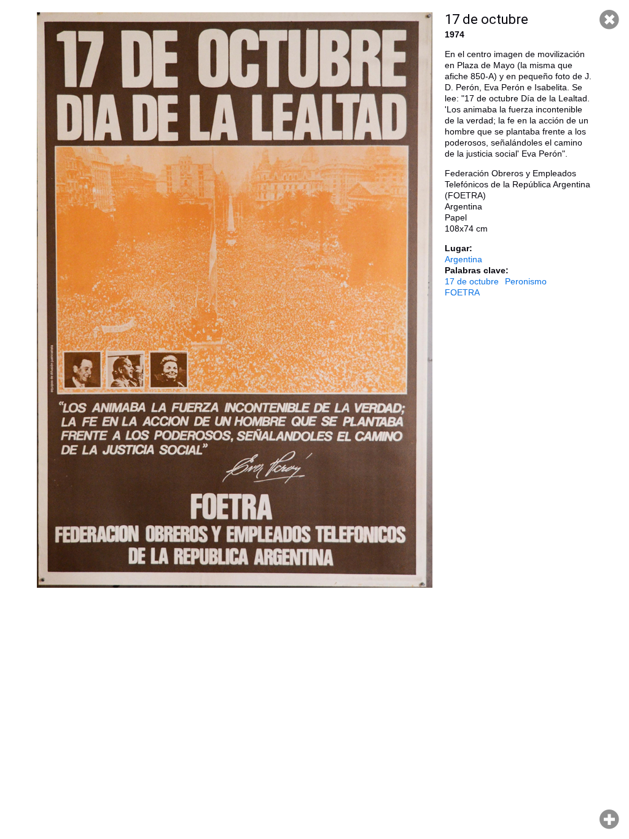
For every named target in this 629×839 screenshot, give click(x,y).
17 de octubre (472, 281)
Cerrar (609, 19)
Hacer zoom (609, 819)
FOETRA (462, 292)
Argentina (463, 259)
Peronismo (526, 281)
